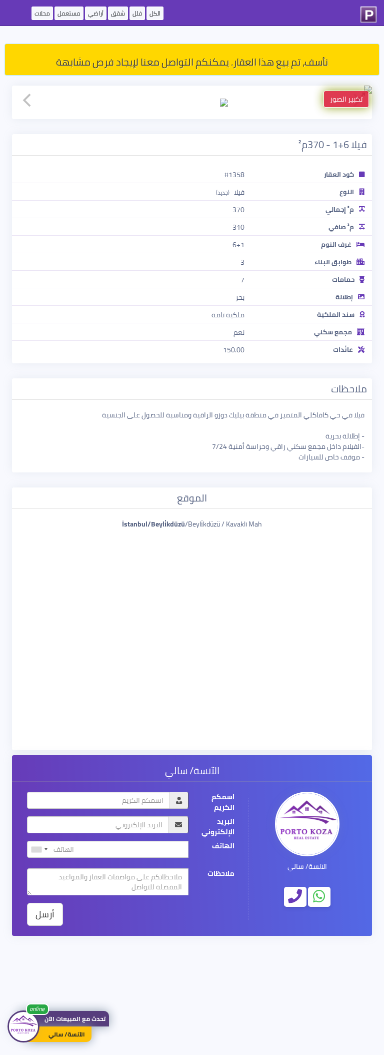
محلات (42, 13)
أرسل (45, 914)
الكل (155, 13)
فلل (137, 13)
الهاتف (223, 846)
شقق (118, 13)
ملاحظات (221, 873)
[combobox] (39, 849)
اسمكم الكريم (223, 802)
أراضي (96, 13)
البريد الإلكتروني (218, 826)
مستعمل (69, 13)
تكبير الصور (346, 99)
